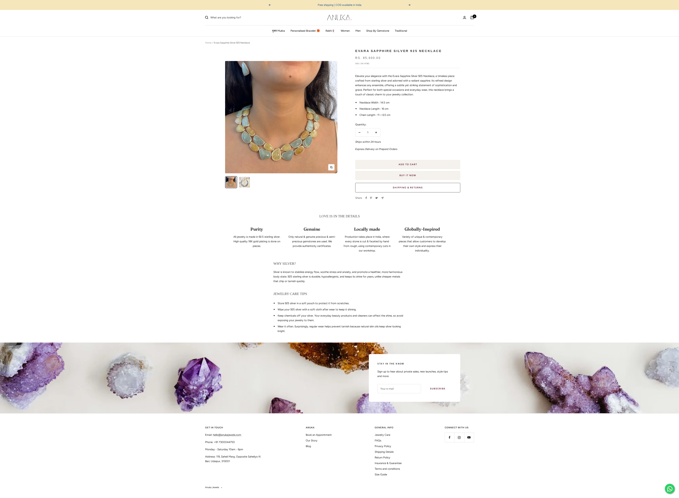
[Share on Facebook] (366, 198)
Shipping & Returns (408, 187)
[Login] (464, 17)
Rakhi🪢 (330, 30)
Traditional (401, 30)
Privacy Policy (383, 446)
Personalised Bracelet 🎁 (305, 30)
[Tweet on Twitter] (376, 198)
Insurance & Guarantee (388, 463)
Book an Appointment (319, 434)
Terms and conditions (387, 468)
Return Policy (382, 457)
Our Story (311, 440)
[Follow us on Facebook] (449, 437)
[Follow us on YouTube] (469, 437)
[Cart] (472, 17)
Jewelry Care (382, 434)
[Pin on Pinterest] (371, 198)
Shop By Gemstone (377, 30)
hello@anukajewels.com (227, 434)
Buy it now (407, 175)
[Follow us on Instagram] (459, 437)
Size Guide (381, 474)
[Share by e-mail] (382, 198)
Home (208, 42)
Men (358, 30)
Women (345, 30)
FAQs (378, 440)
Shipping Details (384, 451)
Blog (308, 446)
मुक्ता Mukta (278, 30)
